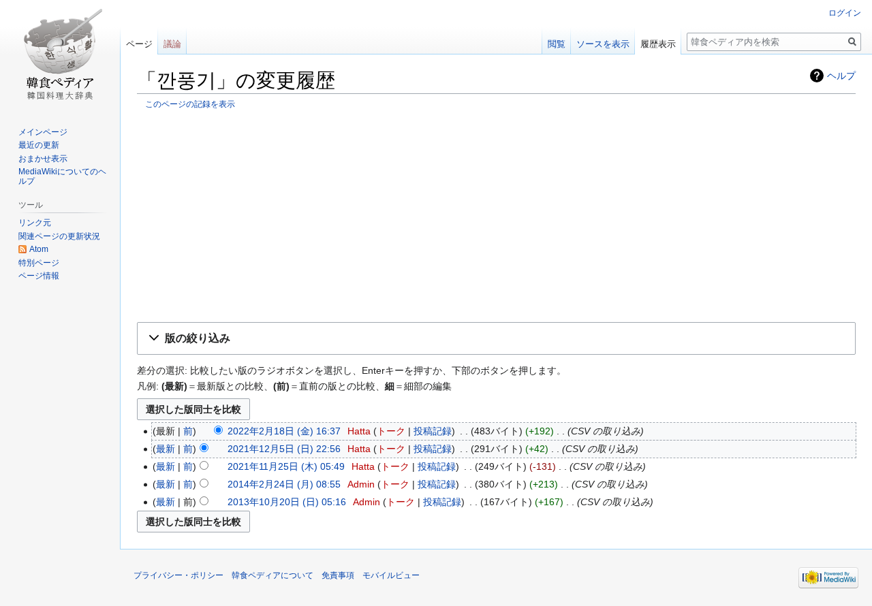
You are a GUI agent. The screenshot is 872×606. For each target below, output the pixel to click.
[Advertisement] (496, 215)
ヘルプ (841, 75)
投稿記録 (433, 431)
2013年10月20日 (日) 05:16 (287, 501)
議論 (172, 44)
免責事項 (338, 575)
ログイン (844, 13)
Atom (38, 249)
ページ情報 (38, 276)
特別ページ (38, 263)
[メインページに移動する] (59, 54)
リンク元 (34, 222)
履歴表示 (658, 44)
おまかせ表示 (42, 158)
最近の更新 (38, 145)
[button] (496, 338)
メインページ (42, 132)
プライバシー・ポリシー (178, 575)
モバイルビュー (391, 575)
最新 (165, 448)
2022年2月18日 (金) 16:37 (284, 431)
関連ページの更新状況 (59, 236)
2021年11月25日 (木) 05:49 (286, 466)
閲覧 (556, 44)
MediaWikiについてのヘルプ (62, 176)
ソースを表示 (602, 44)
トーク (391, 431)
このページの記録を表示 (190, 103)
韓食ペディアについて (272, 575)
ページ (139, 44)
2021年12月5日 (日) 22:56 (284, 448)
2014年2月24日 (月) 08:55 (284, 484)
